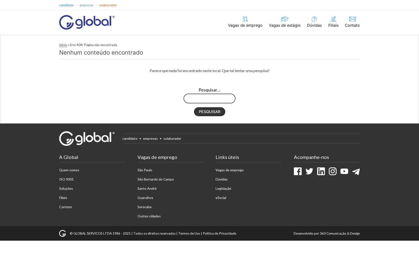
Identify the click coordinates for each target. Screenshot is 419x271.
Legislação (223, 188)
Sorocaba (144, 207)
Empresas (86, 5)
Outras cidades (149, 216)
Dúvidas (314, 25)
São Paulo (144, 170)
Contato (352, 25)
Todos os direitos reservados (154, 233)
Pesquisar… (209, 89)
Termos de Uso (189, 233)
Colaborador (108, 5)
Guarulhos (145, 198)
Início (63, 45)
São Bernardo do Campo (155, 179)
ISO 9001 (66, 179)
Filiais (333, 25)
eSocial (221, 198)
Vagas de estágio (285, 25)
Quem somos (69, 170)
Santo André (147, 188)
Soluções (66, 188)
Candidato (66, 5)
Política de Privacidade (219, 233)
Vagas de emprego (245, 25)
